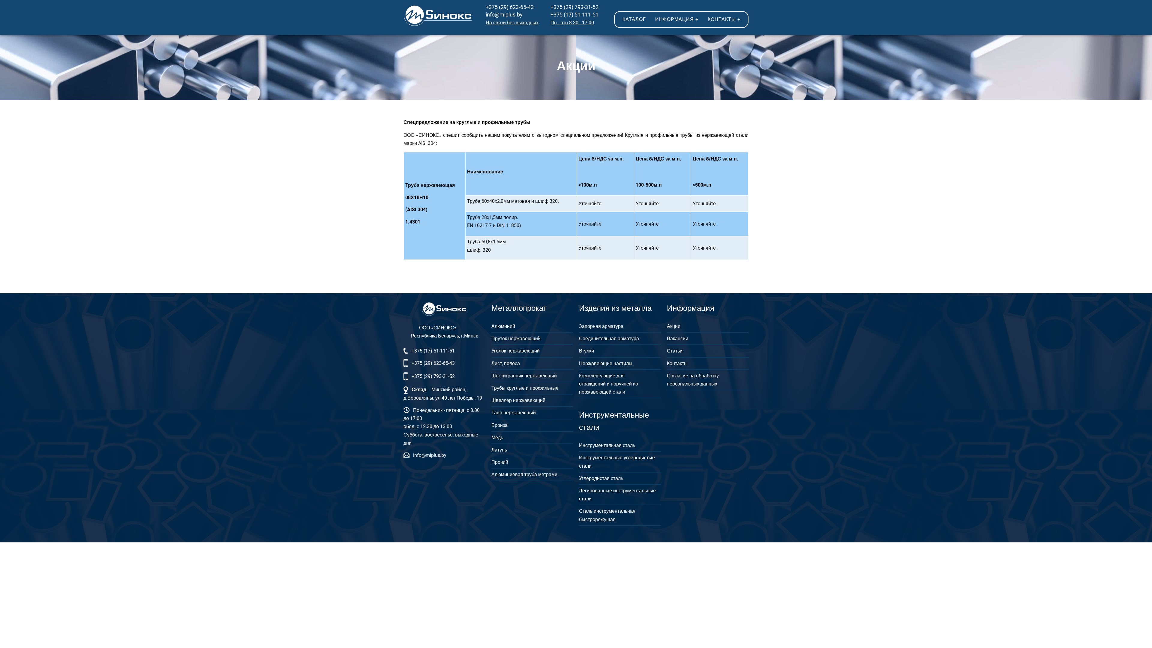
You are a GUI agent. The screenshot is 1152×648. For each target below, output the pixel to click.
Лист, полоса (505, 363)
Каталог (634, 19)
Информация (676, 19)
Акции (673, 326)
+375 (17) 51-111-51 (574, 14)
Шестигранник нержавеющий (524, 376)
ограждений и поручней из (608, 384)
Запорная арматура (601, 326)
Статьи (674, 351)
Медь (497, 437)
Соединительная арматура (609, 338)
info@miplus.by (504, 14)
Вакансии (677, 338)
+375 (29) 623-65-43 (510, 7)
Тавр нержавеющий (513, 413)
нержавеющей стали (602, 392)
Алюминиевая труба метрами (524, 474)
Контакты (724, 19)
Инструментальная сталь (607, 445)
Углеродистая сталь (601, 478)
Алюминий (503, 326)
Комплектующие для (602, 376)
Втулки (586, 351)
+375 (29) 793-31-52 (574, 7)
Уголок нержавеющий (515, 351)
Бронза (499, 425)
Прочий (499, 462)
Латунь (499, 450)
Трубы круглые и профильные (525, 388)
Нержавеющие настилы (605, 363)
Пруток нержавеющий (516, 338)
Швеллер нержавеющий (518, 400)
